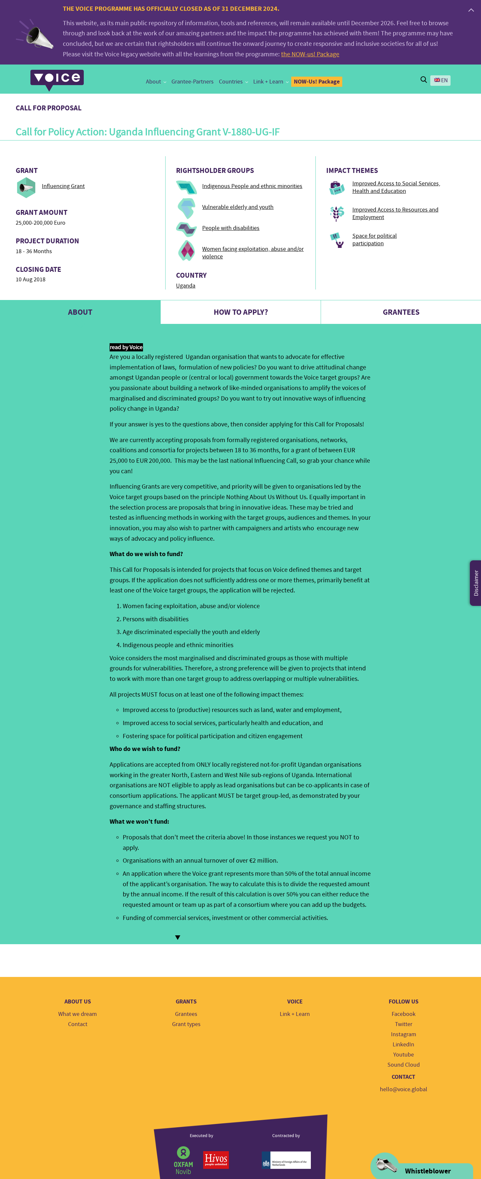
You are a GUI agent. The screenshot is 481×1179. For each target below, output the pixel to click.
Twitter (403, 1024)
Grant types (186, 1024)
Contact (77, 1024)
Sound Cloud (403, 1065)
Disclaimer (476, 583)
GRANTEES (401, 312)
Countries (231, 81)
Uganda (185, 286)
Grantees (186, 1014)
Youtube (403, 1054)
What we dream (77, 1014)
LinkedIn (403, 1044)
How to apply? (241, 312)
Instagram (403, 1034)
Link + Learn (268, 81)
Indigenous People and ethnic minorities (252, 186)
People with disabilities (230, 228)
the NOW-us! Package (310, 54)
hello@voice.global (403, 1089)
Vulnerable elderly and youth (238, 207)
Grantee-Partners (192, 81)
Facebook (404, 1014)
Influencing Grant (63, 186)
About (153, 81)
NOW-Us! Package (317, 81)
